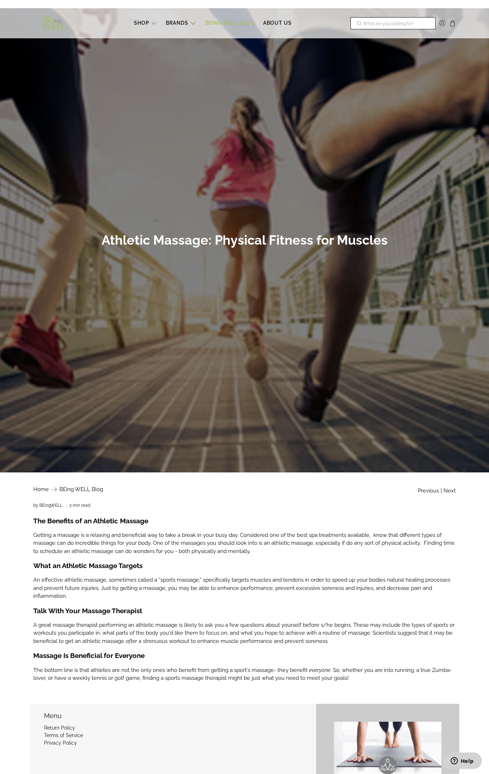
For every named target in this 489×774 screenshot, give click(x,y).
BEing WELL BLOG (230, 23)
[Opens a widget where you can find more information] (462, 761)
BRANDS (177, 23)
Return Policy (59, 728)
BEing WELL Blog (81, 489)
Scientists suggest (395, 633)
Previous (428, 491)
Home (41, 489)
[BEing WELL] (54, 23)
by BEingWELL (48, 505)
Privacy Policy (60, 743)
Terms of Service (63, 735)
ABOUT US (277, 23)
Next (450, 491)
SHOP (141, 23)
